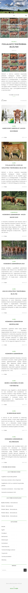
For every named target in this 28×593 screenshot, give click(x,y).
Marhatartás (4, 536)
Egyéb (14, 126)
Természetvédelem (6, 556)
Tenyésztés (4, 553)
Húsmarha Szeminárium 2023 (14, 263)
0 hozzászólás (23, 100)
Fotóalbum (4, 533)
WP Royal (20, 583)
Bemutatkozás (14, 502)
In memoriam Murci (14, 413)
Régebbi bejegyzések (9, 467)
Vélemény (3, 560)
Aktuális (14, 21)
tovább (14, 33)
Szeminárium (14, 212)
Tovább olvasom (14, 94)
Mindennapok (4, 540)
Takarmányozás (5, 546)
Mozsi (5, 100)
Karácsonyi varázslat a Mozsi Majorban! (11, 480)
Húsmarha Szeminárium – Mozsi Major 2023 (12, 489)
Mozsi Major (14, 5)
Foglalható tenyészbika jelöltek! (14, 27)
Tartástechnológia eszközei (8, 550)
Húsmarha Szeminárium (14, 353)
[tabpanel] (14, 28)
